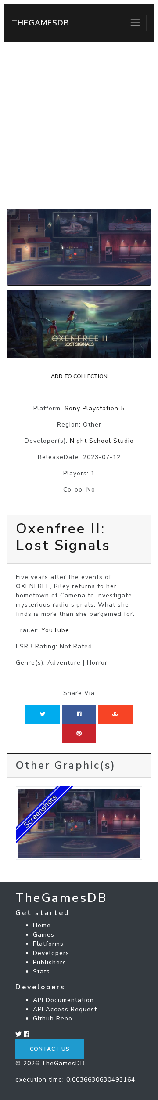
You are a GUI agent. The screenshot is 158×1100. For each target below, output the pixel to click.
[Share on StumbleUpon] (115, 714)
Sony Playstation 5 (95, 408)
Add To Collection (79, 376)
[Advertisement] (79, 125)
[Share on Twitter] (42, 714)
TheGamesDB (40, 23)
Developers (51, 953)
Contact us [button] (50, 1049)
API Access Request (65, 1009)
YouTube (55, 630)
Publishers (49, 962)
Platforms (48, 944)
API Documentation (63, 1000)
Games (43, 934)
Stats (41, 971)
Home (42, 925)
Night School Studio (102, 441)
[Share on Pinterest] (79, 733)
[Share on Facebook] (79, 714)
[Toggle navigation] (135, 23)
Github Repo (52, 1018)
